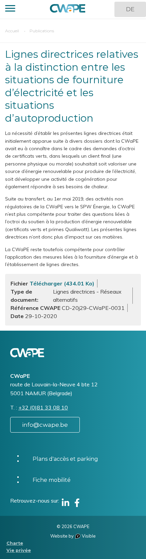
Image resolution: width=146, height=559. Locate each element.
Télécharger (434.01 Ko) (62, 283)
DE (130, 9)
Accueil (12, 30)
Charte (14, 543)
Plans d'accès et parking (65, 459)
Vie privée (18, 550)
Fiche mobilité (52, 480)
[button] (10, 9)
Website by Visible (73, 536)
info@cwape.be (45, 424)
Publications (42, 30)
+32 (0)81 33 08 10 (43, 407)
